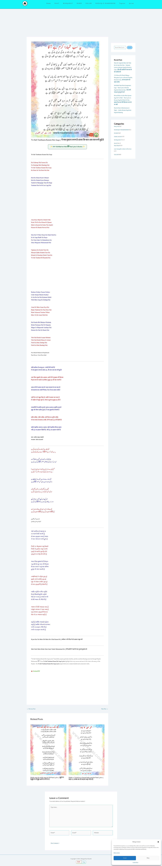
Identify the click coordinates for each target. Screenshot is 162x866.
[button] (158, 842)
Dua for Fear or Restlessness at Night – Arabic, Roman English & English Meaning (122, 110)
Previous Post (31, 709)
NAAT (57, 3)
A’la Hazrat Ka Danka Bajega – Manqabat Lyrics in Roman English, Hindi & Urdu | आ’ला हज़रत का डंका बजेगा (123, 78)
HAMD (79, 3)
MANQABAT (68, 3)
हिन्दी (78, 862)
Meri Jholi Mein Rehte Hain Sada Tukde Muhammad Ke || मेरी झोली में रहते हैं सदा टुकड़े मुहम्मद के (59, 649)
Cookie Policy (135, 862)
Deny (148, 858)
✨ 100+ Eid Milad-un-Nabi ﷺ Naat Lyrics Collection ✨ (67, 146)
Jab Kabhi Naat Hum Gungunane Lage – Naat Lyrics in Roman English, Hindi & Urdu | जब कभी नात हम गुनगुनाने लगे (122, 88)
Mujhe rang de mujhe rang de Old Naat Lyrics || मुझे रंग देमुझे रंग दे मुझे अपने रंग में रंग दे (47, 778)
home (48, 3)
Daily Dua (116, 126)
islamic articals (118, 137)
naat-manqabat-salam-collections (122, 149)
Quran (131, 3)
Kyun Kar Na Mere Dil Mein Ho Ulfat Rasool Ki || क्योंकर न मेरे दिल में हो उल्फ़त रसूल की (56, 639)
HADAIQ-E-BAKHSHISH (106, 3)
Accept (124, 858)
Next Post (104, 709)
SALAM (89, 3)
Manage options (117, 853)
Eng (83, 862)
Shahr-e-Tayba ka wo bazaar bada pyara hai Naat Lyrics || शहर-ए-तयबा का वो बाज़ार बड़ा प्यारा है (86, 778)
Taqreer (122, 3)
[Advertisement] (81, 23)
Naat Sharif (117, 146)
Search (129, 47)
